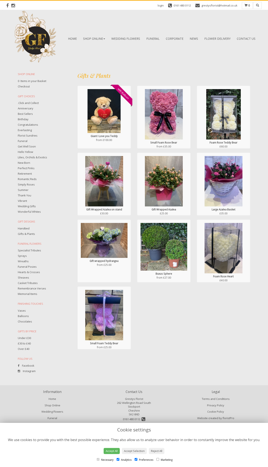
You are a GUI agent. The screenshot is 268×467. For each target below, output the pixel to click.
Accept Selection (134, 451)
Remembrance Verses (32, 288)
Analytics (125, 460)
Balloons (23, 316)
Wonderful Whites (29, 212)
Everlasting (25, 130)
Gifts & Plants (26, 234)
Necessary (106, 460)
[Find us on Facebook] (8, 5)
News (194, 39)
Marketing (166, 460)
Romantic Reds (27, 179)
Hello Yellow (25, 152)
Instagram (29, 371)
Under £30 (24, 338)
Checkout (24, 86)
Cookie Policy (215, 411)
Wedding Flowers (125, 39)
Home (72, 39)
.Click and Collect (28, 103)
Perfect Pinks (26, 168)
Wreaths (23, 261)
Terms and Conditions (216, 399)
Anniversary (25, 108)
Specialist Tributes (29, 250)
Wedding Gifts (27, 206)
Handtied (24, 228)
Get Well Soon (27, 146)
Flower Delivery (217, 39)
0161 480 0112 (132, 419)
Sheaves (23, 277)
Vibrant (22, 201)
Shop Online (93, 39)
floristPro (228, 418)
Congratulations (28, 125)
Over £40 (23, 349)
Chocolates (25, 321)
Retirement (25, 173)
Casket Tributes (28, 283)
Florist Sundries (27, 135)
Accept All (112, 451)
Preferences (145, 460)
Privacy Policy (215, 405)
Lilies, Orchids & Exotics (32, 157)
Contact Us (246, 39)
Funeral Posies (27, 267)
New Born (24, 163)
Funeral (153, 39)
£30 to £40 (24, 343)
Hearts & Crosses (29, 272)
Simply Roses (26, 184)
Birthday (23, 119)
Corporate (174, 39)
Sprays (22, 256)
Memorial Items (27, 294)
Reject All (156, 451)
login (161, 5)
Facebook (27, 365)
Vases (22, 310)
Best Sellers (25, 114)
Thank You (24, 195)
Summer (23, 190)
